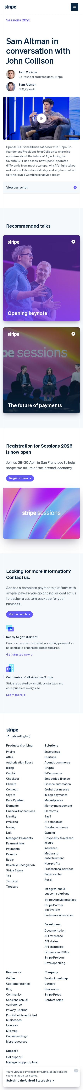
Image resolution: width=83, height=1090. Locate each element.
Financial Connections (20, 811)
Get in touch (18, 614)
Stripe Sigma (14, 870)
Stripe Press (53, 994)
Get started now (18, 654)
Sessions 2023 (18, 20)
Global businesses (57, 789)
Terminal (12, 881)
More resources (16, 1041)
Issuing (10, 827)
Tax (8, 876)
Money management (58, 805)
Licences (12, 1025)
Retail (48, 879)
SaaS (48, 816)
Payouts (11, 854)
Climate (11, 784)
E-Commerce (53, 773)
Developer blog (55, 963)
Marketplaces (54, 800)
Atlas (9, 757)
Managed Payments (19, 838)
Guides (11, 978)
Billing (10, 768)
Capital (10, 773)
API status (51, 941)
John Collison (28, 72)
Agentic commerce (57, 762)
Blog (9, 989)
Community (14, 994)
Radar (10, 859)
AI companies (54, 822)
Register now (18, 478)
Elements (12, 805)
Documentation (55, 930)
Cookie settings (17, 1036)
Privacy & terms (16, 1010)
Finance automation (58, 784)
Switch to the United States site (28, 1080)
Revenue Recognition (20, 865)
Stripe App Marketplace (60, 899)
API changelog (54, 947)
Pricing (10, 751)
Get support (14, 1057)
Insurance (51, 848)
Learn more (14, 695)
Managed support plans (22, 1062)
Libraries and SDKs (57, 952)
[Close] (75, 1071)
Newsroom (52, 989)
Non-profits (52, 863)
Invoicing (12, 822)
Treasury (12, 886)
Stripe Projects (55, 957)
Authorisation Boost (19, 762)
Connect (12, 789)
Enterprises (52, 751)
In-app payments (56, 795)
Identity (11, 816)
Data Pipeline (15, 800)
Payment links (15, 843)
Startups (50, 757)
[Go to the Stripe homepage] (11, 730)
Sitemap (11, 1031)
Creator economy (56, 827)
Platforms (51, 811)
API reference (54, 936)
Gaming (50, 832)
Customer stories (18, 984)
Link (9, 832)
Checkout (12, 778)
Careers (50, 984)
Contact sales (54, 1000)
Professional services (59, 869)
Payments (13, 849)
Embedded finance (57, 778)
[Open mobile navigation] (74, 7)
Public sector (53, 874)
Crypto (10, 795)
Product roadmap (56, 978)
